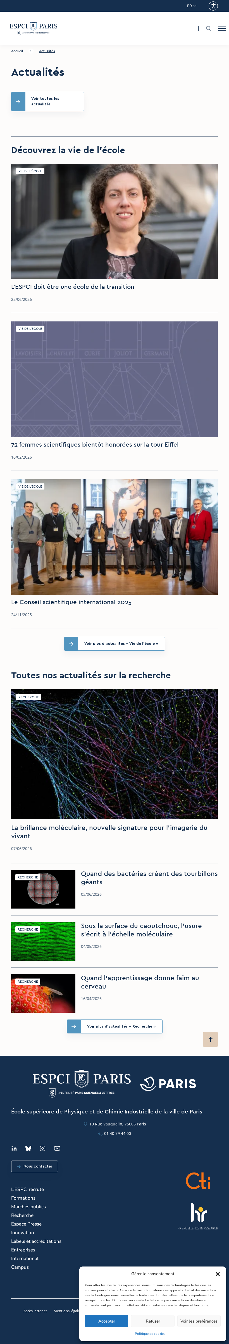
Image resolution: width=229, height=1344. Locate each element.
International (25, 1258)
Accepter (106, 1321)
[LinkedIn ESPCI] (14, 1148)
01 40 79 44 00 (117, 1133)
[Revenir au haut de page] (210, 1039)
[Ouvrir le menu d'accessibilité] (213, 6)
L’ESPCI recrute (27, 1189)
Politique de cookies (150, 1333)
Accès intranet (35, 1310)
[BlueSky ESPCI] (28, 1148)
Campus (20, 1267)
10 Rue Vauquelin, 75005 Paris (117, 1124)
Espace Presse (26, 1224)
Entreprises (23, 1250)
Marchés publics (28, 1206)
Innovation (22, 1232)
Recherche (22, 1215)
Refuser (153, 1321)
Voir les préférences (199, 1321)
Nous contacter (37, 1166)
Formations (23, 1198)
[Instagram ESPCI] (43, 1148)
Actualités (47, 51)
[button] (218, 1274)
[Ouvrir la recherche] (208, 28)
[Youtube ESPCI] (57, 1148)
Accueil (17, 51)
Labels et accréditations (36, 1241)
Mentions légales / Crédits (75, 1310)
